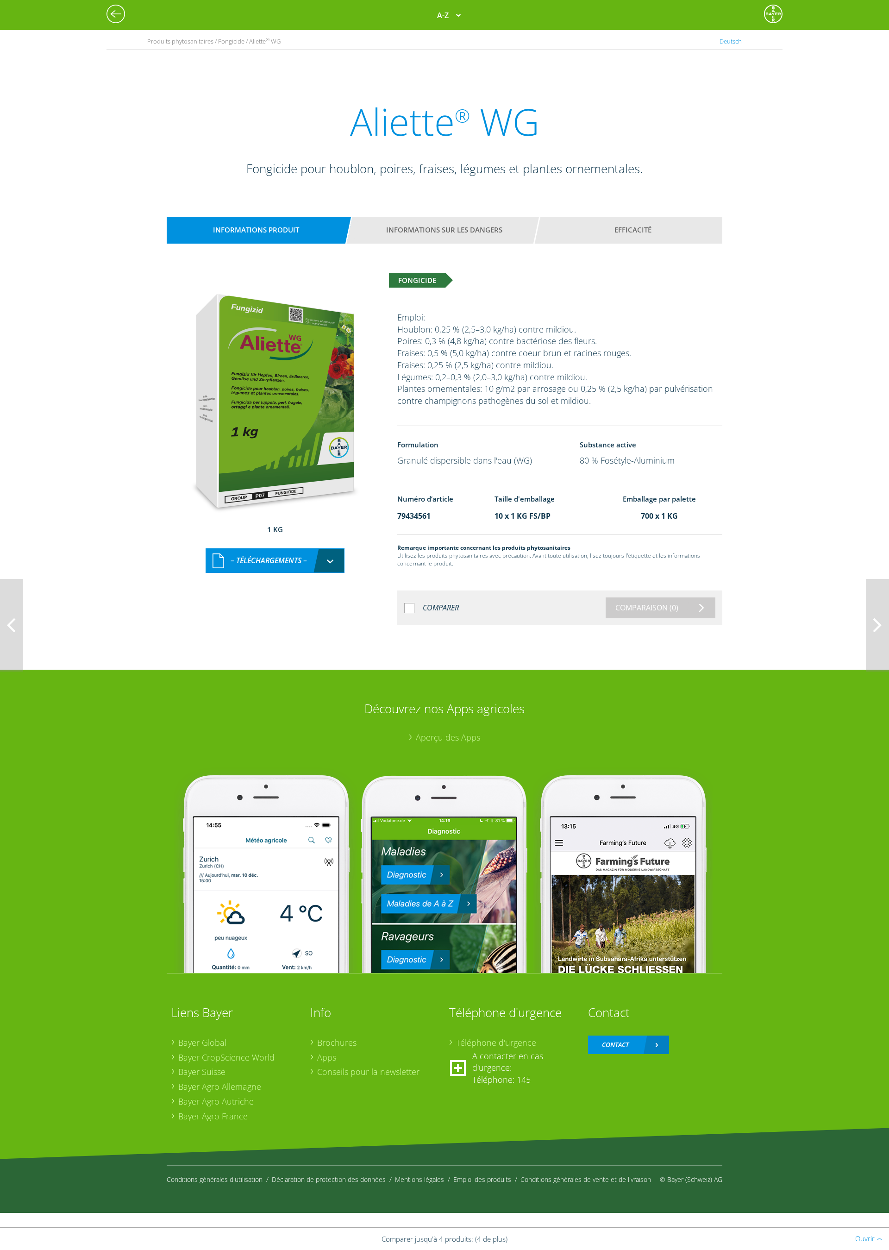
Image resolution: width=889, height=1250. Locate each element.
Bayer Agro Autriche (216, 1101)
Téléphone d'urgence (496, 1042)
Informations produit (256, 229)
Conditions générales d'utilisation (215, 1179)
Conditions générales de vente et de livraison (585, 1179)
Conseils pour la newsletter (368, 1071)
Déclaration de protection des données (329, 1179)
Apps (326, 1057)
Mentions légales (419, 1179)
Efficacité (632, 229)
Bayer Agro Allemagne (219, 1086)
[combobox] (275, 560)
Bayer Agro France (213, 1116)
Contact (615, 1044)
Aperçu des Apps (448, 737)
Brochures (337, 1042)
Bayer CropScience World (226, 1057)
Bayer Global (202, 1042)
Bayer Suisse (201, 1071)
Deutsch (731, 41)
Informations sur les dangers (444, 229)
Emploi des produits (482, 1179)
